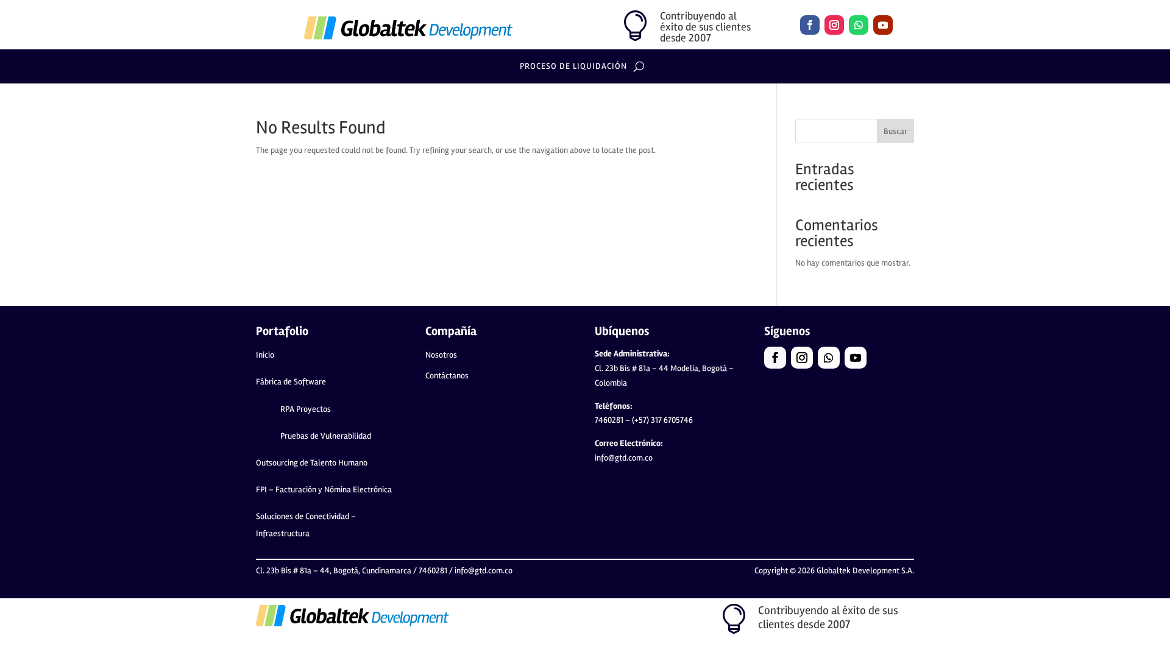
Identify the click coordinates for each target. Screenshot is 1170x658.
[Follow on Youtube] (883, 25)
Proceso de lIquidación (573, 66)
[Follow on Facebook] (810, 25)
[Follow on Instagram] (834, 25)
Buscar (895, 131)
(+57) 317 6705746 (662, 420)
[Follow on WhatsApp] (858, 25)
